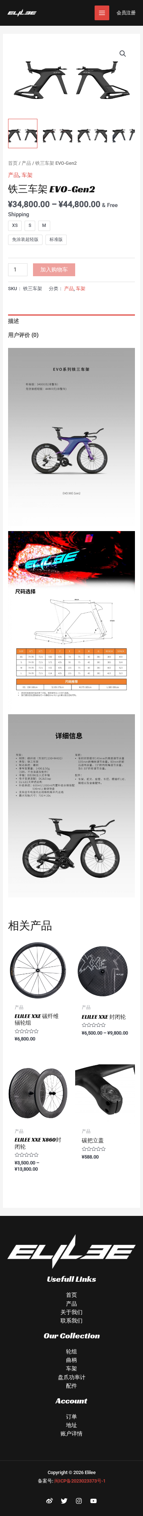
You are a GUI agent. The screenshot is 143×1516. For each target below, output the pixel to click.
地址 (71, 1425)
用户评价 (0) (23, 335)
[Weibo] (49, 1501)
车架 (27, 175)
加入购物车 (54, 269)
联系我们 (71, 1320)
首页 (13, 163)
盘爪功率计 (71, 1377)
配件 (71, 1385)
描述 (13, 321)
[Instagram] (79, 1501)
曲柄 (71, 1360)
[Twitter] (64, 1501)
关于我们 (71, 1312)
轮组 (71, 1351)
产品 (26, 163)
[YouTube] (93, 1501)
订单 (71, 1416)
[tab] (71, 321)
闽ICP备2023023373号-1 (80, 1481)
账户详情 (71, 1433)
